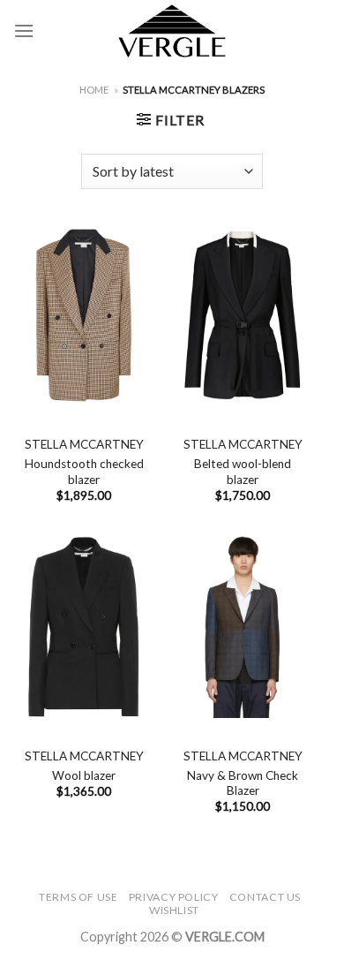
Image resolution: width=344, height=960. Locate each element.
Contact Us (265, 896)
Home (93, 89)
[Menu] (23, 30)
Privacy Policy (174, 896)
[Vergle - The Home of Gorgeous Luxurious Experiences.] (172, 31)
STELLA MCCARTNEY (84, 444)
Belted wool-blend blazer (242, 472)
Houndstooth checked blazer (84, 472)
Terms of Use (78, 896)
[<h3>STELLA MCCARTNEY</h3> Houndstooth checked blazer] (83, 315)
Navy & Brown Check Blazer (242, 783)
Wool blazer (84, 775)
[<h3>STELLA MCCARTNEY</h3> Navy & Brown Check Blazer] (242, 627)
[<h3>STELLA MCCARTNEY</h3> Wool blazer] (83, 627)
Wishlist (174, 910)
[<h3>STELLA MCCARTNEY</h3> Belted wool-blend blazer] (242, 315)
